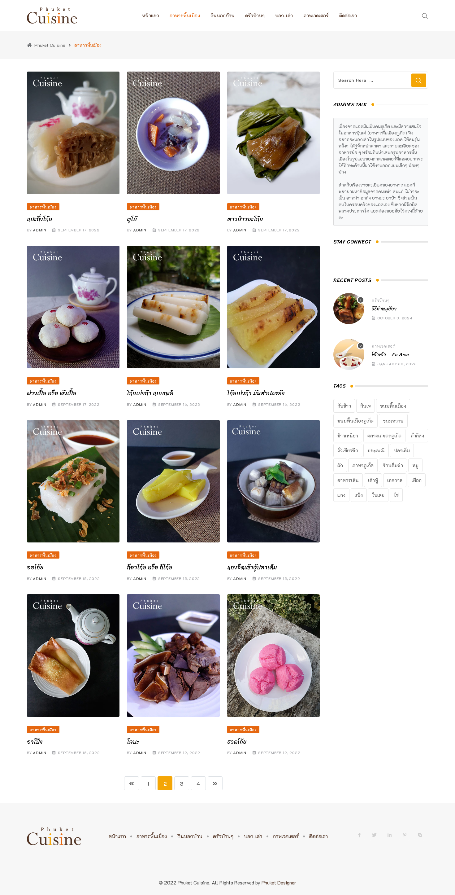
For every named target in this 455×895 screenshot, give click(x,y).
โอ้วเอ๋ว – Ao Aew (390, 354)
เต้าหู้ (373, 480)
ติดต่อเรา (348, 15)
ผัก (340, 465)
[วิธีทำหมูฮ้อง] (348, 308)
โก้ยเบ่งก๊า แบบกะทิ (150, 393)
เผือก (417, 480)
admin (39, 229)
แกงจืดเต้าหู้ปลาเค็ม (252, 567)
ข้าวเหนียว (347, 435)
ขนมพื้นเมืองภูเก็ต (355, 421)
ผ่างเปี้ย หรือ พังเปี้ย (51, 393)
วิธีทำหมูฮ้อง (384, 308)
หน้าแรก (150, 15)
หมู (415, 465)
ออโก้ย (35, 567)
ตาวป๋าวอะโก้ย (245, 219)
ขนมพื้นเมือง (393, 406)
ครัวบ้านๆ (255, 15)
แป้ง (359, 495)
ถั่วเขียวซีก (347, 450)
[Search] (425, 15)
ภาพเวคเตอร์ (316, 15)
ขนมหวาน (393, 421)
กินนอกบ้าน (222, 15)
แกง (341, 495)
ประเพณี (376, 450)
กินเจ (365, 406)
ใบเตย (378, 495)
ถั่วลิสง (417, 435)
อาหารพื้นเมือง (185, 15)
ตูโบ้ (132, 219)
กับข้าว (344, 406)
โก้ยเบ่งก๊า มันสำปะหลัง (256, 393)
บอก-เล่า (284, 15)
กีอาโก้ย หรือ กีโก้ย (149, 567)
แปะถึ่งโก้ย (39, 219)
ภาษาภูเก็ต (363, 465)
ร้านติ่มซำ (393, 465)
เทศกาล (394, 480)
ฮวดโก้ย (237, 742)
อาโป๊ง (35, 742)
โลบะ (133, 742)
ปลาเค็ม (402, 450)
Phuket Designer (279, 882)
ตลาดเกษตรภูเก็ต (384, 435)
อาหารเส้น (348, 480)
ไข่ (396, 495)
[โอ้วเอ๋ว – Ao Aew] (348, 354)
